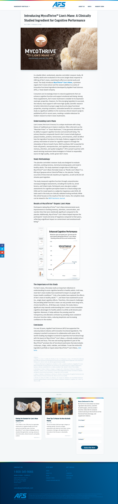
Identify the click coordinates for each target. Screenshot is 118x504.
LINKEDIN (69, 473)
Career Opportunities (53, 480)
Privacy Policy (58, 494)
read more (36, 437)
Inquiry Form (50, 478)
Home (47, 470)
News (47, 475)
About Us (49, 473)
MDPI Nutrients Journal (56, 198)
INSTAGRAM (69, 475)
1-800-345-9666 (23, 471)
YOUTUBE (69, 478)
